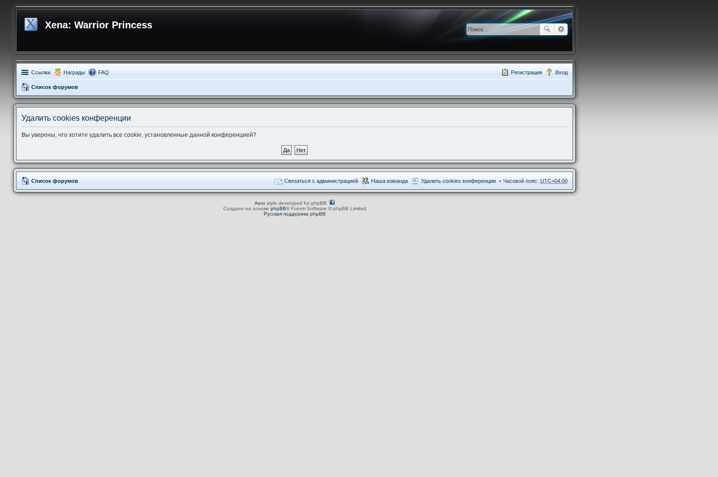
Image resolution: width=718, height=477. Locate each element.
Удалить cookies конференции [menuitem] (458, 181)
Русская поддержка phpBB (295, 214)
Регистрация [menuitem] (526, 72)
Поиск (547, 29)
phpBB (278, 208)
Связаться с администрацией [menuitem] (321, 181)
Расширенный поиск (561, 29)
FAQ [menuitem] (103, 72)
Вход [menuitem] (561, 72)
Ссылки (40, 72)
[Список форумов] (32, 22)
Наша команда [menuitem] (389, 181)
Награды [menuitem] (74, 72)
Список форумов (54, 87)
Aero (259, 203)
